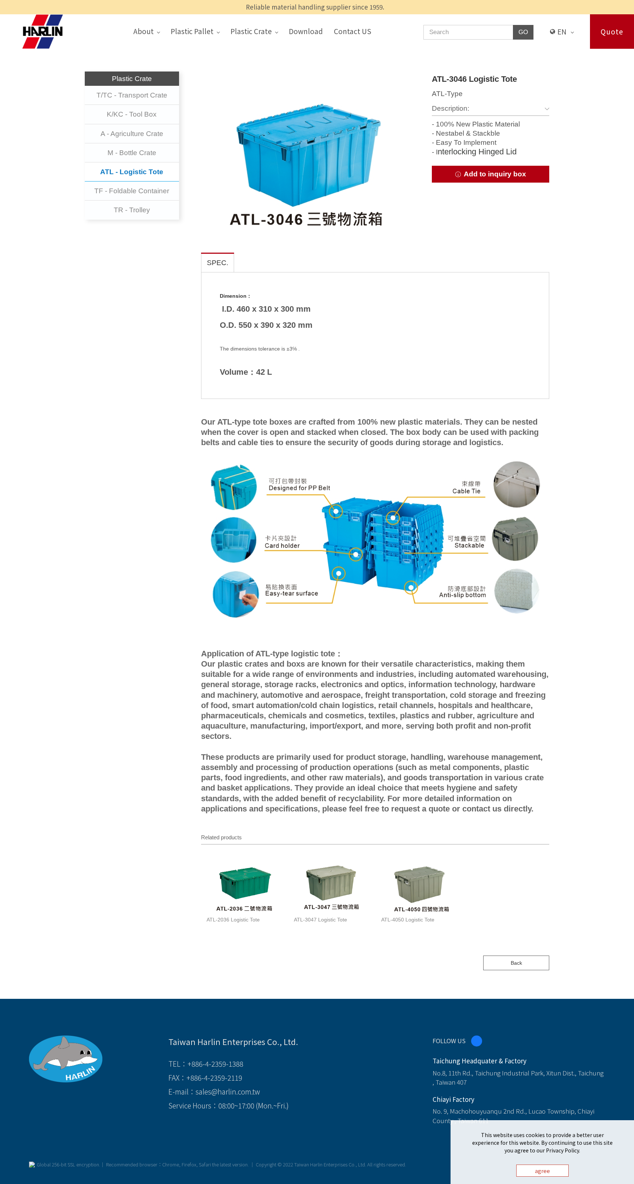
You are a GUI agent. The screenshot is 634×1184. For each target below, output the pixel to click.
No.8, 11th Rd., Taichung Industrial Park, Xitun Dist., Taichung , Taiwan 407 (518, 1077)
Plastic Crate (251, 31)
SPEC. (217, 263)
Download (306, 31)
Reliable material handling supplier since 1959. (315, 6)
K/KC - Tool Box (132, 114)
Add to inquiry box (494, 174)
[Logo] (42, 30)
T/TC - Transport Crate (131, 95)
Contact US (352, 31)
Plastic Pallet (192, 31)
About (143, 31)
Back (516, 963)
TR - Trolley (132, 210)
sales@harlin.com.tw (228, 1091)
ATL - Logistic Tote (131, 172)
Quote (612, 31)
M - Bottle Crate (132, 153)
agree (542, 1170)
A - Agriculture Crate (132, 134)
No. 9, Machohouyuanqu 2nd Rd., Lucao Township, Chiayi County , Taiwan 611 (513, 1115)
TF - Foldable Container (131, 191)
